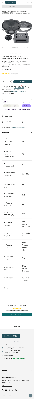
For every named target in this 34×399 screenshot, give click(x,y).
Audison (4, 382)
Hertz (3, 53)
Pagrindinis (4, 11)
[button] (31, 2)
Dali (17, 380)
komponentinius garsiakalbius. (19, 127)
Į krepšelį (22, 81)
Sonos (23, 380)
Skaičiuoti (26, 106)
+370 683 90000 (19, 88)
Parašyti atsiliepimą (17, 315)
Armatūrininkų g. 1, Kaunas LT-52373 (14, 348)
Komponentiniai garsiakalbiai (7, 12)
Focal (13, 380)
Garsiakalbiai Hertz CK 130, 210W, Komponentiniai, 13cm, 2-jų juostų (16, 13)
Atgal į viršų (17, 326)
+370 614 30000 (13, 353)
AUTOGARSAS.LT (8, 395)
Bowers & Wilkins (6, 380)
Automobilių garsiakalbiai (20, 11)
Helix (27, 380)
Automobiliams (11, 11)
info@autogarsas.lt (9, 355)
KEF (20, 380)
